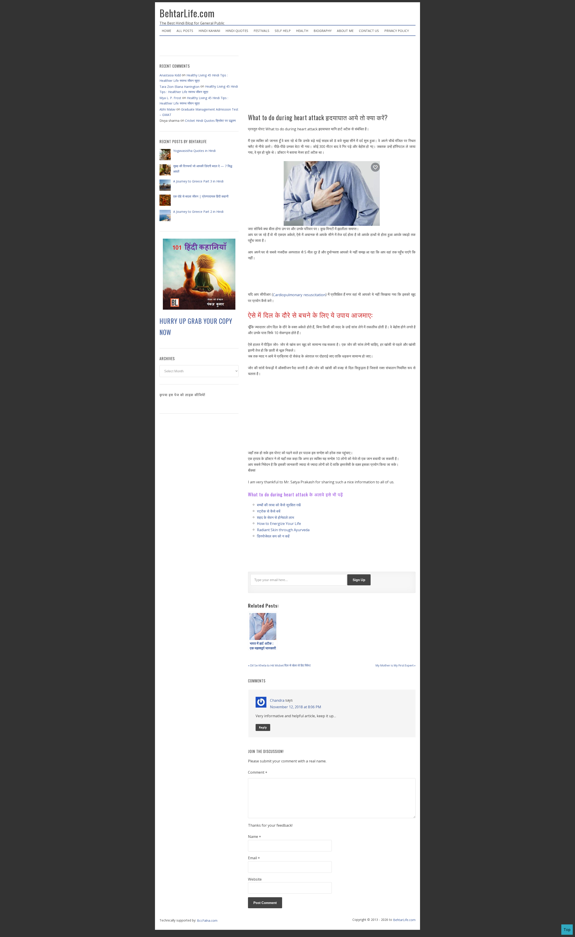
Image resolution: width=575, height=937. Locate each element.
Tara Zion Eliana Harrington (179, 86)
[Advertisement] (332, 76)
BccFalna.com (207, 920)
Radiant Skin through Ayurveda (283, 529)
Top (567, 929)
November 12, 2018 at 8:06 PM (295, 706)
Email (254, 858)
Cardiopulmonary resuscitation (299, 294)
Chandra (277, 700)
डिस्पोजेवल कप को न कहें (273, 535)
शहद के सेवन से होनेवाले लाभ (275, 517)
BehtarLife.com (187, 13)
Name (254, 836)
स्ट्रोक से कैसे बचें (268, 511)
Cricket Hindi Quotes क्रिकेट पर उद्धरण (210, 120)
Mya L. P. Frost (170, 98)
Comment (257, 772)
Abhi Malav (167, 109)
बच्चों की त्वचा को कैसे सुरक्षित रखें (279, 504)
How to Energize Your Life (279, 523)
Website (255, 879)
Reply (263, 727)
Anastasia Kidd (170, 75)
